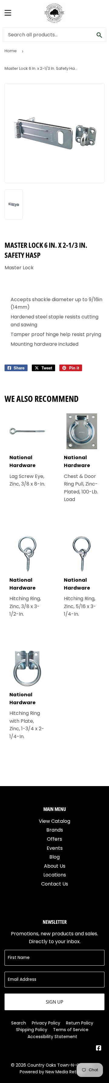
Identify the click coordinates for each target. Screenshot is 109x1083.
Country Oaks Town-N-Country (60, 1065)
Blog (54, 856)
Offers (54, 839)
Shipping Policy (31, 1030)
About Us (54, 866)
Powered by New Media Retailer (52, 1072)
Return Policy (79, 1023)
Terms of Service (70, 1030)
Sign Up (54, 1002)
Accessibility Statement (52, 1037)
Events (55, 848)
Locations (54, 874)
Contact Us (54, 883)
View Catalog (54, 821)
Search (18, 1023)
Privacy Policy (46, 1023)
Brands (54, 829)
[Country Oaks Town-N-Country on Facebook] (98, 1048)
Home (11, 51)
